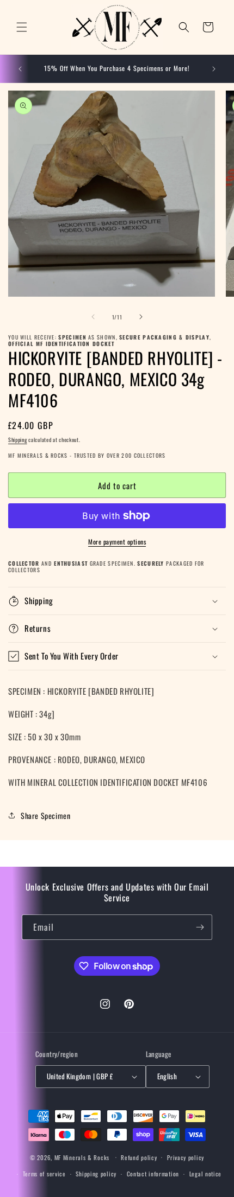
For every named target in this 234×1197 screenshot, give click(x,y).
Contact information (153, 1173)
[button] (22, 27)
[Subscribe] (200, 927)
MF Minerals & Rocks (81, 1157)
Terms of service (44, 1173)
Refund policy (139, 1157)
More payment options (117, 541)
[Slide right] (141, 317)
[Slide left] (93, 317)
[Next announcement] (214, 69)
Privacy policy (185, 1157)
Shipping (17, 440)
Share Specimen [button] (45, 815)
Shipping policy (96, 1173)
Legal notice (205, 1173)
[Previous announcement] (20, 69)
